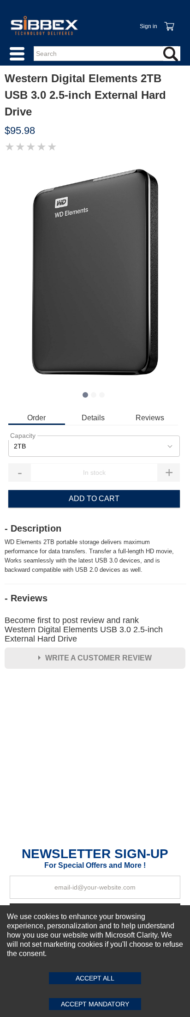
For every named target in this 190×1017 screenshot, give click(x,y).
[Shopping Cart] (168, 21)
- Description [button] (33, 528)
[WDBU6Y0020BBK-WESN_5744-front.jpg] (95, 272)
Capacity (23, 435)
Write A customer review (98, 658)
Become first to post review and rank (84, 629)
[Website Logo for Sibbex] (44, 25)
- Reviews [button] (26, 598)
